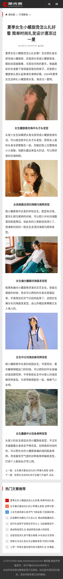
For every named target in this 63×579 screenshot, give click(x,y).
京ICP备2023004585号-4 (36, 565)
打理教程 (23, 14)
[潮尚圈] (12, 4)
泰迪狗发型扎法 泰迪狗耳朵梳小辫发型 (29, 529)
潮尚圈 (11, 14)
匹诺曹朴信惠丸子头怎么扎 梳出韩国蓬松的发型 (34, 517)
